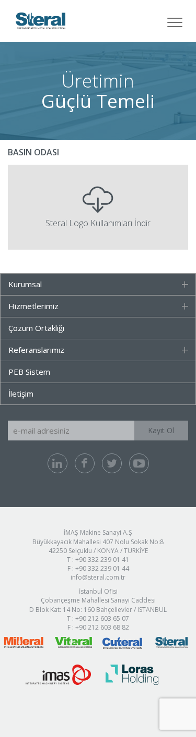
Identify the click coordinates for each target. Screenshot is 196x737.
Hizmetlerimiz (33, 306)
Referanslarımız (36, 350)
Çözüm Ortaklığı (36, 328)
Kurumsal (25, 284)
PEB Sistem (29, 371)
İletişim (20, 393)
